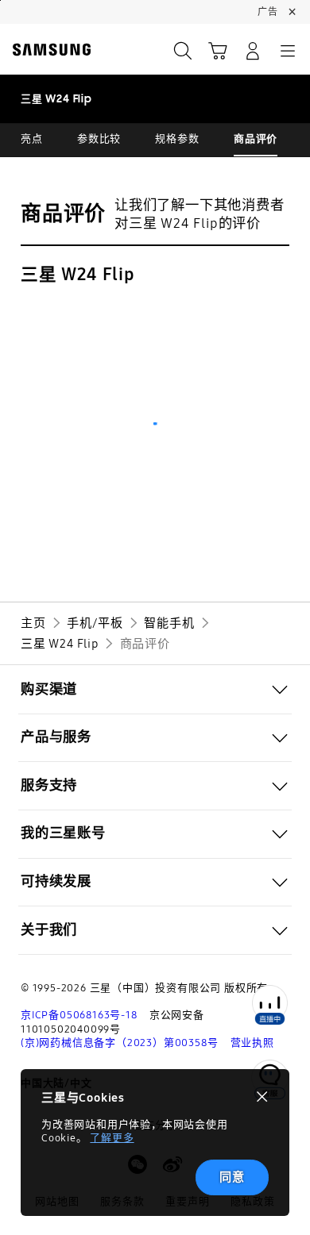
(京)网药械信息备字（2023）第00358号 (119, 1043)
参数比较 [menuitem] (99, 139)
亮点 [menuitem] (32, 139)
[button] (155, 689)
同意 (232, 1177)
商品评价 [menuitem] (255, 139)
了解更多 (112, 1138)
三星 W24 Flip (77, 274)
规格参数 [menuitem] (177, 139)
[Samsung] (48, 50)
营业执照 (252, 1043)
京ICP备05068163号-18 (79, 1015)
